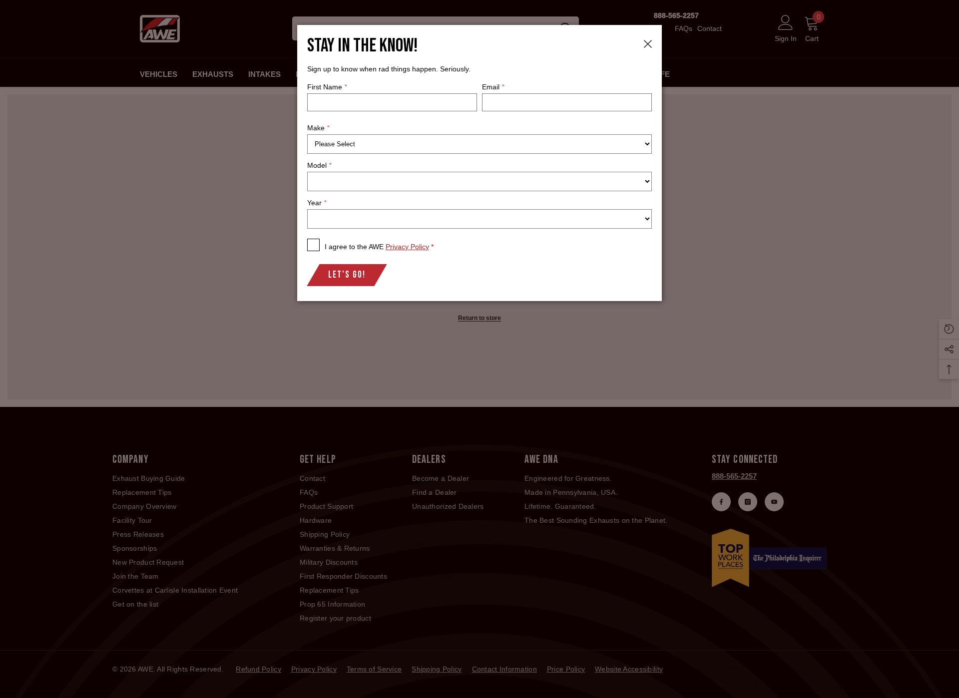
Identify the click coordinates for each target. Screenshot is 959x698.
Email (493, 87)
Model (319, 165)
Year (316, 203)
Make (318, 128)
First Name (327, 87)
